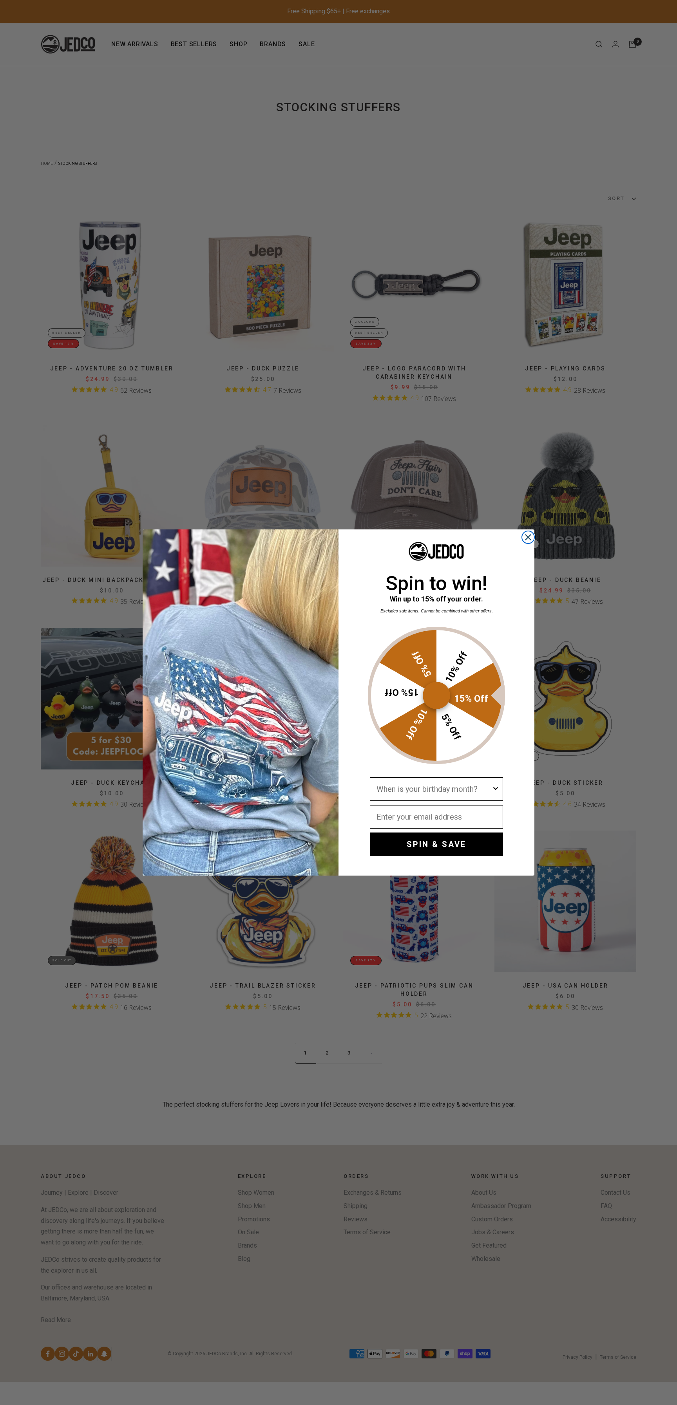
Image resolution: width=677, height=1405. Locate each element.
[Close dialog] (528, 537)
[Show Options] (496, 789)
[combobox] (434, 789)
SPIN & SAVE (436, 844)
